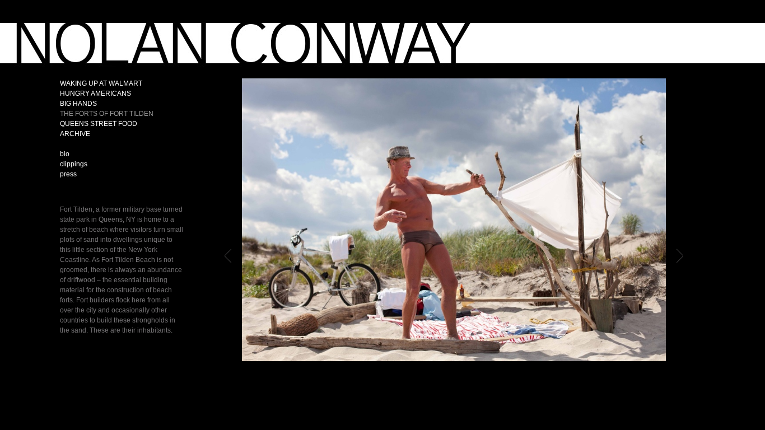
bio (64, 154)
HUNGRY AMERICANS (95, 93)
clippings (73, 164)
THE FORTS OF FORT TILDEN (106, 114)
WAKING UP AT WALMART (101, 83)
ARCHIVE (75, 134)
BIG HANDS (78, 104)
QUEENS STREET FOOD (98, 124)
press (68, 174)
